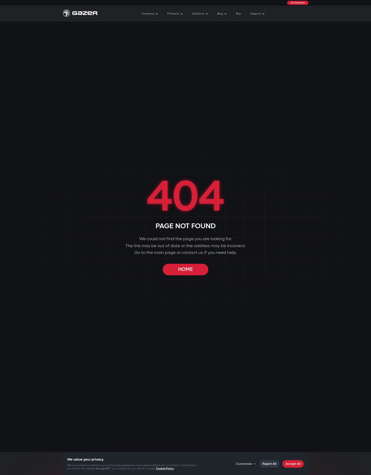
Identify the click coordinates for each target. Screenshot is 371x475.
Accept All (293, 464)
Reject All (269, 464)
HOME (185, 269)
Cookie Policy (165, 468)
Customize (244, 464)
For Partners (298, 2)
